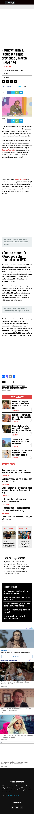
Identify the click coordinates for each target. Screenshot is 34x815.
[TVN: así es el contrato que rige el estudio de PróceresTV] (6, 442)
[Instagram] (17, 807)
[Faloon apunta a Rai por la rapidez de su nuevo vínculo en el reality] (6, 454)
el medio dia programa (8, 384)
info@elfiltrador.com (14, 795)
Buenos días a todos (8, 150)
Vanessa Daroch (6, 390)
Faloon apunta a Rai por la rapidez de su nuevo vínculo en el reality (22, 452)
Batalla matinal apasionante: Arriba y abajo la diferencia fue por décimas (25, 544)
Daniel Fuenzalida (19, 382)
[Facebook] (3, 81)
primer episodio (20, 179)
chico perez (9, 382)
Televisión (15, 435)
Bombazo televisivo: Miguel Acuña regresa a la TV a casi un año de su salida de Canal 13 (9, 544)
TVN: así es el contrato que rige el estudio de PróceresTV (20, 441)
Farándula (16, 410)
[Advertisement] (17, 27)
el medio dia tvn (20, 384)
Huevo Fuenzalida (7, 386)
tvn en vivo (23, 388)
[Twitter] (7, 81)
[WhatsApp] (11, 81)
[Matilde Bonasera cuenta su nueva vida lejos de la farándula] (6, 418)
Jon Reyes (15, 386)
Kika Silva (22, 386)
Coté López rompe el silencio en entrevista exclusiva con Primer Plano (20, 404)
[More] (25, 86)
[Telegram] (15, 81)
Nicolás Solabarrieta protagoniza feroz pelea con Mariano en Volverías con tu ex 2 (21, 429)
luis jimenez (5, 388)
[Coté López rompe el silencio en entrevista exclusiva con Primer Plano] (6, 404)
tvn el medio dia (14, 388)
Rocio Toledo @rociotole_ (15, 70)
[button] (3, 2)
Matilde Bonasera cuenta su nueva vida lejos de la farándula (21, 417)
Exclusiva (15, 421)
